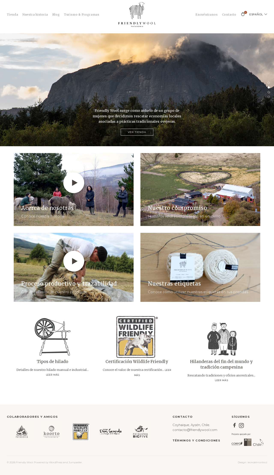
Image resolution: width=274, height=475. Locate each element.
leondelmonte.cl (257, 462)
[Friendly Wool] (137, 14)
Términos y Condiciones (196, 440)
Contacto (229, 14)
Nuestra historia (35, 14)
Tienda (12, 14)
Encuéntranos (206, 14)
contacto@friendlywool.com (195, 430)
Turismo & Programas (81, 14)
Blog (56, 14)
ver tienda (137, 132)
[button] (269, 83)
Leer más (52, 374)
